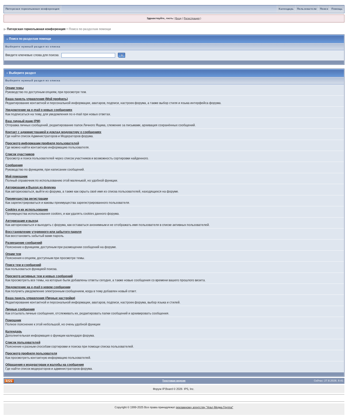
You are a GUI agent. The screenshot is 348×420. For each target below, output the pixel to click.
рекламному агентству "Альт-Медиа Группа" (204, 407)
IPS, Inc (189, 388)
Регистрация (191, 18)
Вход (178, 18)
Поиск (324, 8)
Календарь (286, 8)
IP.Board (167, 388)
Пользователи (307, 8)
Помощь (336, 8)
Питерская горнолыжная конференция (33, 8)
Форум (157, 388)
